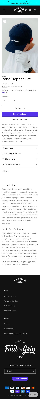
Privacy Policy (10, 296)
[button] (4, 10)
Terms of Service (11, 301)
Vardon (16, 395)
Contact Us (8, 329)
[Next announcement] (36, 2)
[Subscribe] (33, 371)
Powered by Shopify (25, 395)
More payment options (20, 119)
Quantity (5, 96)
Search (7, 324)
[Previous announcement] (4, 2)
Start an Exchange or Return (15, 334)
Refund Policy (9, 306)
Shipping (4, 86)
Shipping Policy (10, 311)
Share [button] (6, 171)
